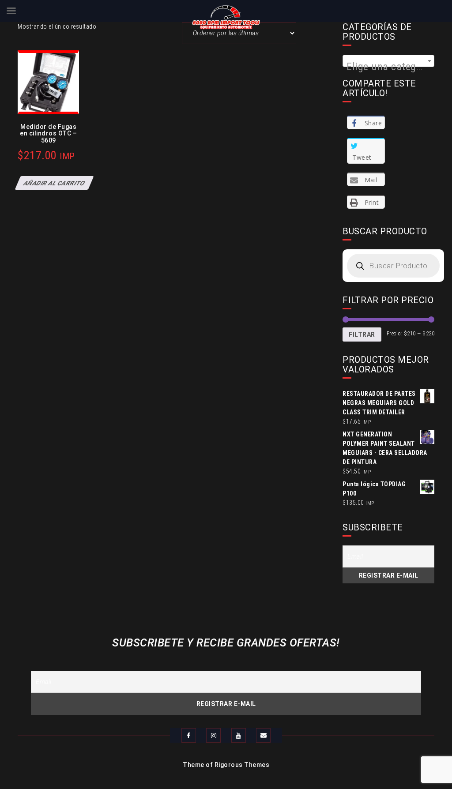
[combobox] (388, 61)
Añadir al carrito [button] (54, 183)
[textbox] (388, 66)
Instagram (213, 735)
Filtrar (362, 334)
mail (263, 735)
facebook (188, 735)
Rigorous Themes (242, 764)
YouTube (238, 735)
